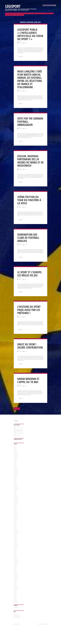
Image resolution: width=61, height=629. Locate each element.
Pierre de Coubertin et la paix (18, 431)
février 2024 (15, 484)
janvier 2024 (15, 485)
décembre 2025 (16, 454)
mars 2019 (15, 556)
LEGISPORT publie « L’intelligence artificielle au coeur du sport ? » (30, 34)
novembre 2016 (16, 587)
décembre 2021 (16, 514)
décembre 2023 (16, 486)
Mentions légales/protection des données (17, 15)
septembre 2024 (16, 474)
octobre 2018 (16, 563)
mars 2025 (15, 466)
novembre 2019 (16, 545)
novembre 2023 (16, 488)
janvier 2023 (15, 497)
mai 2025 (15, 463)
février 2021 (15, 527)
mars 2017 (15, 585)
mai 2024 (15, 480)
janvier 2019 (15, 559)
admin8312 (25, 128)
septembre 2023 (16, 489)
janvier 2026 (15, 452)
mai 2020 (15, 538)
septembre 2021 (16, 518)
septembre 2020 (16, 533)
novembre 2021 (16, 515)
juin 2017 (15, 582)
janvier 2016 (15, 600)
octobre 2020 (16, 531)
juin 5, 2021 (19, 127)
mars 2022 (15, 510)
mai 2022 (15, 508)
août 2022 (15, 504)
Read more (20, 56)
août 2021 (15, 519)
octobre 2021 (16, 516)
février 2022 (15, 511)
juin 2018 (15, 567)
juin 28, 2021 (19, 41)
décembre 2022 (16, 499)
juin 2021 (15, 522)
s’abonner (45, 13)
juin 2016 (15, 593)
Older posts (17, 408)
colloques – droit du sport (39, 13)
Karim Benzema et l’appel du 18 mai (28, 380)
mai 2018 (15, 568)
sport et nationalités (25, 13)
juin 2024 (15, 478)
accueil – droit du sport (9, 13)
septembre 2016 (16, 589)
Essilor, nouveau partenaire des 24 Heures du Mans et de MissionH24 (30, 160)
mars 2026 (15, 450)
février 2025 (15, 467)
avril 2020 (15, 540)
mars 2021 (15, 526)
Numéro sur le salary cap (17, 435)
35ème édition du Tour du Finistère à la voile (29, 200)
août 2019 (15, 549)
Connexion (15, 613)
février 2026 (15, 451)
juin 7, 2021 (19, 89)
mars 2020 (15, 541)
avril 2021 (15, 525)
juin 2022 (15, 507)
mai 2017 (15, 583)
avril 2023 (15, 493)
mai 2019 (15, 553)
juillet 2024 (15, 477)
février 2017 (15, 586)
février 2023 (15, 496)
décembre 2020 (16, 530)
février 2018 (15, 572)
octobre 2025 (16, 456)
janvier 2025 (15, 469)
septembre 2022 (16, 503)
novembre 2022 (16, 500)
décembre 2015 (16, 601)
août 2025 (15, 459)
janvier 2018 (15, 574)
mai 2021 (15, 523)
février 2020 (15, 542)
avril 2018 (15, 570)
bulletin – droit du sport (17, 13)
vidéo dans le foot (31, 13)
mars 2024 (15, 482)
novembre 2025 (16, 455)
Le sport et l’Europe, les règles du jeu (29, 273)
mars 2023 (15, 495)
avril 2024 (15, 481)
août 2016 (15, 590)
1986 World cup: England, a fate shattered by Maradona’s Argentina (18, 430)
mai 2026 (15, 447)
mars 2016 (15, 597)
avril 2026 (15, 448)
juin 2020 (15, 537)
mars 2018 (15, 571)
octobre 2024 (16, 473)
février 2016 (15, 598)
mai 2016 (15, 594)
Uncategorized (20, 128)
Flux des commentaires (17, 616)
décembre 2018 (16, 560)
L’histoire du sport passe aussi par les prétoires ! (29, 310)
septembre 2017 (16, 579)
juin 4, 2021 (19, 205)
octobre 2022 (16, 501)
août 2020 (15, 534)
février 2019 (15, 557)
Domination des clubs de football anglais (28, 238)
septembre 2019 (16, 548)
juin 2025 (15, 462)
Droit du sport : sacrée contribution (30, 345)
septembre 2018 (16, 564)
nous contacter (7, 15)
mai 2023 (15, 492)
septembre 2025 (16, 458)
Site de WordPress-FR (17, 617)
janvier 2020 (15, 544)
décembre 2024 (16, 470)
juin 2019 (15, 552)
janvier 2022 (15, 512)
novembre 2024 (16, 471)
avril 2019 (15, 555)
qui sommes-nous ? (50, 13)
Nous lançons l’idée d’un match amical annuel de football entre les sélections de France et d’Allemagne (29, 79)
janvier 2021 (15, 529)
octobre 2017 (16, 578)
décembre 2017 (16, 575)
